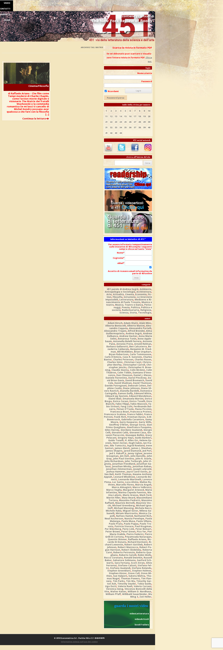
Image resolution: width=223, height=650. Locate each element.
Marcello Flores (125, 484)
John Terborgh (133, 461)
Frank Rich (120, 416)
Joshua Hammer (115, 471)
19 (144, 116)
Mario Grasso (130, 495)
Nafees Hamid (124, 515)
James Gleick (122, 448)
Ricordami (113, 91)
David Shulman (123, 382)
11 (106, 116)
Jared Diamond (132, 450)
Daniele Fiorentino (116, 377)
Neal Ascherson (114, 518)
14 (120, 116)
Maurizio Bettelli (125, 502)
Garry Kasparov (128, 422)
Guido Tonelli (116, 440)
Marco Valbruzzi (142, 487)
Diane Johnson (131, 388)
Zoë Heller (145, 596)
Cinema (129, 294)
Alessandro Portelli (140, 328)
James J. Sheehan (141, 448)
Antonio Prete (124, 343)
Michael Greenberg (123, 505)
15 (125, 116)
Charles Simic (115, 362)
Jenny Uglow (135, 453)
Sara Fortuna (122, 562)
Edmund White (142, 393)
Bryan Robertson (118, 354)
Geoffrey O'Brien (118, 424)
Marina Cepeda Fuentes (132, 492)
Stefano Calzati (127, 565)
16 (130, 116)
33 (116, 127)
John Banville (137, 455)
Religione (145, 309)
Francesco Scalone (115, 414)
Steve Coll (134, 573)
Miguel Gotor (130, 510)
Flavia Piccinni (143, 409)
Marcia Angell (143, 484)
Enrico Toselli (137, 401)
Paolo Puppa (131, 523)
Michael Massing (124, 508)
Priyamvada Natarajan (138, 536)
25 (125, 121)
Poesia (126, 307)
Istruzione (130, 296)
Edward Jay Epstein (116, 395)
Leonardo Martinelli (129, 479)
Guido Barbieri (143, 437)
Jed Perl (146, 450)
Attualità (118, 294)
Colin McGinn (137, 369)
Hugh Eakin (135, 442)
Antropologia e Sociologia (120, 291)
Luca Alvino (131, 482)
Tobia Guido (144, 583)
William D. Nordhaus (139, 591)
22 (111, 121)
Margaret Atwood (133, 489)
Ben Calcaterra (138, 346)
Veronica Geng (114, 588)
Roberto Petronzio (124, 552)
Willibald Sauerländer (134, 594)
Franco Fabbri (135, 414)
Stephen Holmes (141, 570)
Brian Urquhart (142, 351)
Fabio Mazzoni (138, 403)
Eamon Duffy (125, 393)
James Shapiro (114, 450)
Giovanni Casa (137, 432)
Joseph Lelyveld (142, 468)
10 (149, 110)
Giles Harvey (112, 429)
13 (116, 116)
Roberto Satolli (127, 554)
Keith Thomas (123, 474)
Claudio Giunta (120, 369)
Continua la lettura (34, 118)
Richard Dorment (138, 541)
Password (146, 81)
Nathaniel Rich (142, 515)
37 (135, 127)
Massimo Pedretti (129, 500)
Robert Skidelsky (131, 549)
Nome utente (144, 73)
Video (7, 2)
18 (139, 116)
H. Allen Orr (131, 440)
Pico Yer (141, 531)
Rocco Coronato (113, 557)
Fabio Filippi (122, 403)
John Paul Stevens (123, 458)
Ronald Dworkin (133, 557)
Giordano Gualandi (131, 429)
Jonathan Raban (142, 466)
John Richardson (113, 461)
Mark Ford (145, 495)
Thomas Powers (130, 578)
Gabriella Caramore (132, 419)
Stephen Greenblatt (119, 570)
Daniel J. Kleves (142, 375)
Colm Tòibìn (124, 372)
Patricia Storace (124, 526)
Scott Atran (138, 562)
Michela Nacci (143, 508)
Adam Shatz (131, 323)
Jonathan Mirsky (121, 466)
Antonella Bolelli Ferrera (127, 341)
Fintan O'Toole (125, 409)
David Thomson (142, 382)
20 (149, 116)
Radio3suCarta (130, 309)
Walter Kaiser (118, 591)
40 (149, 127)
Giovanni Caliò (120, 432)
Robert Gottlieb (133, 544)
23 (116, 121)
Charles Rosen (143, 359)
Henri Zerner (120, 442)
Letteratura (126, 299)
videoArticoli (142, 619)
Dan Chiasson (124, 375)
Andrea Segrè (134, 333)
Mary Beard (128, 497)
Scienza (123, 312)
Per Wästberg (113, 528)
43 (116, 132)
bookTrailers (142, 624)
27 (135, 121)
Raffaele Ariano (137, 539)
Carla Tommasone (140, 354)
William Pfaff (113, 594)
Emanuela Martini (133, 398)
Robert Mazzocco (128, 547)
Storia (133, 312)
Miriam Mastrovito (127, 513)
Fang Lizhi (126, 406)
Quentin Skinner (117, 539)
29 (144, 121)
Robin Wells (144, 554)
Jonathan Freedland (123, 463)
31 (106, 127)
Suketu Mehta (136, 575)
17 (135, 116)
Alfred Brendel (136, 330)
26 (130, 121)
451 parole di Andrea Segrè (122, 289)
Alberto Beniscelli (115, 325)
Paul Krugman (143, 526)
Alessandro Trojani (115, 330)
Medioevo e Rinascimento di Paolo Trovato (129, 301)
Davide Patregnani (116, 385)
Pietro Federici (135, 534)
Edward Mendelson (140, 395)
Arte (109, 294)
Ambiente (145, 289)
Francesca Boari (119, 411)
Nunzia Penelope (134, 518)
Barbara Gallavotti (117, 346)
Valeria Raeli (125, 586)
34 (120, 127)
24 (120, 121)
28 (139, 121)
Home (7, 20)
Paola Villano (143, 521)
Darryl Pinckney (137, 377)
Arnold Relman (142, 343)
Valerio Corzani (142, 586)
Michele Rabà (113, 510)
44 (120, 132)
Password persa (115, 97)
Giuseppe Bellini (134, 435)
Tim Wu (130, 581)
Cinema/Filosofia (38, 85)
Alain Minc (145, 323)
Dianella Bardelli (129, 390)
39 (144, 127)
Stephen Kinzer (118, 573)
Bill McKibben (125, 351)
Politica (135, 307)
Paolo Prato (116, 523)
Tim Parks (119, 581)
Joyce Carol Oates (137, 471)
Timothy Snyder (126, 583)
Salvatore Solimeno (124, 560)
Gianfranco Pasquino (139, 427)
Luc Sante (118, 482)
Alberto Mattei (136, 325)
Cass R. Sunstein (132, 356)
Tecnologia (144, 312)
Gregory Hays (126, 437)
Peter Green (128, 531)
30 (149, 121)
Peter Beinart (143, 528)
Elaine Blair (115, 398)
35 (125, 127)
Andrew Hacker (128, 336)
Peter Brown (112, 531)
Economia (141, 294)
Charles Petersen (123, 359)
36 (130, 127)
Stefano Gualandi (120, 568)
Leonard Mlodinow (124, 476)
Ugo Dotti (111, 586)
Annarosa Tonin (127, 338)
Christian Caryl (132, 362)
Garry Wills (145, 422)
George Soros (137, 424)
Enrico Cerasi (120, 401)
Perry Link (128, 528)
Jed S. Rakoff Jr (117, 453)
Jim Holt (124, 455)
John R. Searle (143, 458)
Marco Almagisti (121, 487)
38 (139, 127)
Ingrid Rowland (136, 445)
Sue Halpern (120, 575)
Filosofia (117, 296)
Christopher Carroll (134, 364)
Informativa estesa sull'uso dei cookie (79, 641)
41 (106, 132)
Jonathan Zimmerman (119, 468)
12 (111, 116)
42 (111, 132)
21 (106, 121)
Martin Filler (113, 497)
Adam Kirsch (115, 323)
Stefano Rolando (141, 568)
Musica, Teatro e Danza (129, 304)
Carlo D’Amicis (113, 356)
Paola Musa (128, 521)
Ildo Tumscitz (118, 445)
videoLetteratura (139, 613)
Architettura (143, 291)
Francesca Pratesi (140, 411)
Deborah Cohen (137, 385)
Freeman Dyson (136, 416)
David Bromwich (134, 380)
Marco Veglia (114, 489)
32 (111, 127)
